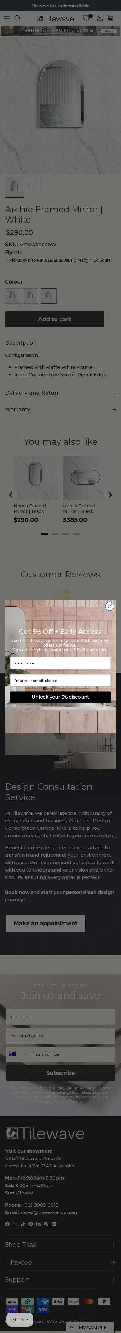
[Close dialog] (109, 606)
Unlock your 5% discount (60, 697)
